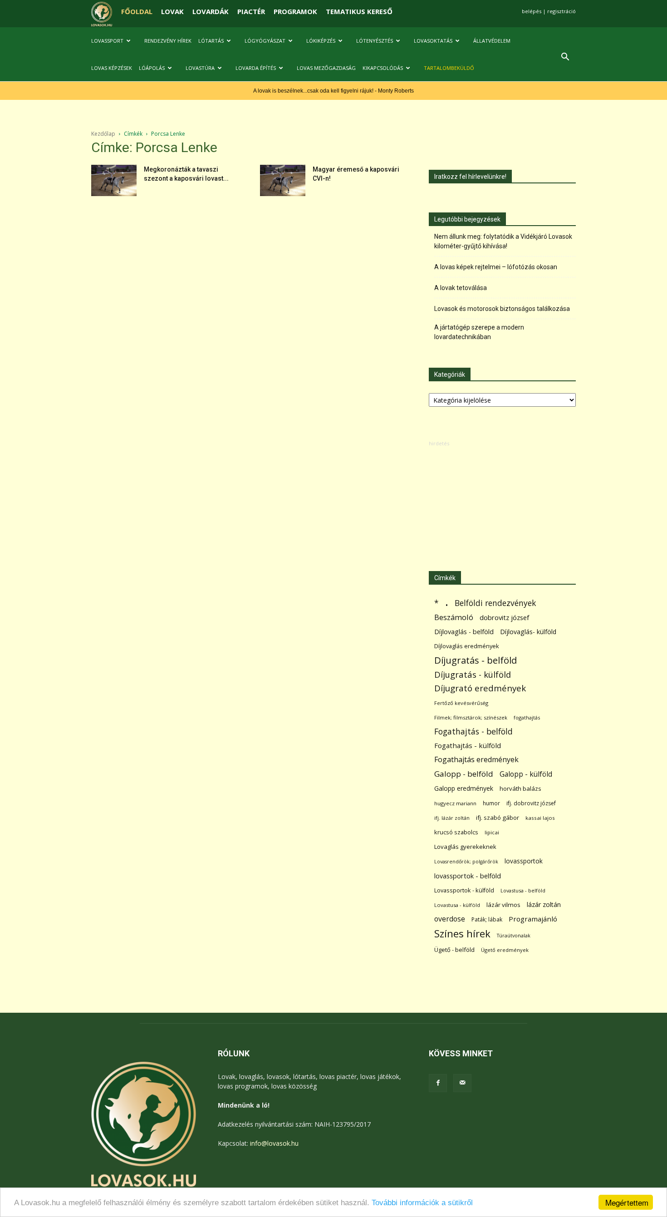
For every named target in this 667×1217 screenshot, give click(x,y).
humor (491, 803)
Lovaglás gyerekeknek (465, 847)
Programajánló (533, 918)
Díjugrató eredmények (480, 688)
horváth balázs (520, 788)
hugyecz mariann (455, 803)
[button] (565, 58)
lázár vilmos (503, 905)
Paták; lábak (486, 919)
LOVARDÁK (210, 11)
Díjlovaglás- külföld (528, 631)
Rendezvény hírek (167, 40)
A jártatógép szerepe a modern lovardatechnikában (479, 332)
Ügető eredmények (505, 949)
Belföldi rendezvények (495, 603)
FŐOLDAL (136, 11)
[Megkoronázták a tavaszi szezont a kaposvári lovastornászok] (114, 180)
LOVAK (172, 11)
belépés (531, 11)
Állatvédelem (491, 40)
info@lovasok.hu (274, 1143)
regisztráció (561, 11)
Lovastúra (200, 67)
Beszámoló (453, 617)
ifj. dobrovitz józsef (531, 803)
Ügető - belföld (454, 950)
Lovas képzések (111, 67)
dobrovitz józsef (504, 617)
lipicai (492, 832)
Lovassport (107, 40)
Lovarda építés (255, 67)
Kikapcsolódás (383, 67)
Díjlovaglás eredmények (466, 646)
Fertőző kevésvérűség (461, 703)
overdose (449, 919)
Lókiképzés (320, 40)
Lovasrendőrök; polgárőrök (466, 861)
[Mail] (462, 1083)
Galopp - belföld (463, 773)
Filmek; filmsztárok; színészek (470, 717)
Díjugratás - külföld (472, 674)
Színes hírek (462, 933)
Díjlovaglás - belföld (464, 631)
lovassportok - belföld (467, 876)
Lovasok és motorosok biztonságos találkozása (502, 308)
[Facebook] (438, 1083)
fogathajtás (527, 717)
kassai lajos (540, 817)
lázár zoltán (544, 904)
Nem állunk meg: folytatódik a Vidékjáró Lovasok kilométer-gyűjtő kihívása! (503, 241)
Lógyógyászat (265, 40)
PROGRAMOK (295, 11)
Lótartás (211, 40)
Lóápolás (152, 67)
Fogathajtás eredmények (476, 759)
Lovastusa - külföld (457, 905)
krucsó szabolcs (456, 832)
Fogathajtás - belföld (473, 731)
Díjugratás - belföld (475, 660)
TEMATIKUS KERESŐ (359, 11)
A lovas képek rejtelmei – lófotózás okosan (495, 267)
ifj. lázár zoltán (452, 817)
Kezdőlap (103, 134)
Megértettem (626, 1202)
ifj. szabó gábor (497, 817)
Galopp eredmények (463, 788)
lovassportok (524, 861)
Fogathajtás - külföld (467, 745)
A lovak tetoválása (460, 287)
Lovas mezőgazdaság (326, 67)
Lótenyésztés (374, 40)
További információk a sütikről (422, 1202)
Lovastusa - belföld (522, 890)
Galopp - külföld (526, 774)
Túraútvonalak (513, 935)
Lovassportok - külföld (464, 890)
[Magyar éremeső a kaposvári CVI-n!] (282, 180)
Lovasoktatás (433, 40)
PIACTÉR (251, 11)
